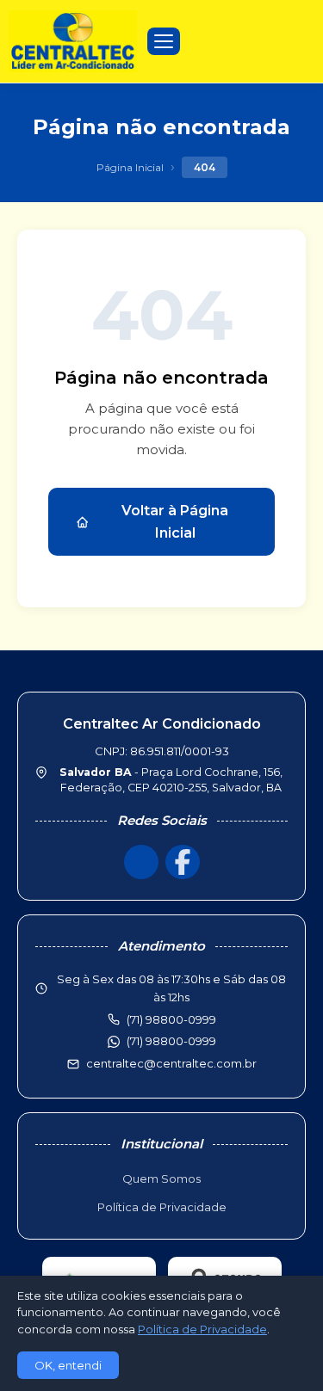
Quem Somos (161, 1178)
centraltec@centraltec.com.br (171, 1063)
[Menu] (163, 41)
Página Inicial (130, 167)
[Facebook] (182, 862)
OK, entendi (68, 1365)
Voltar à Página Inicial (174, 521)
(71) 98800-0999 (171, 1041)
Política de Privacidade (162, 1207)
